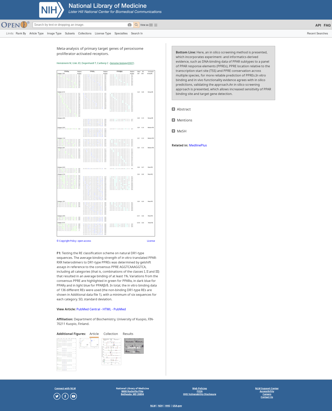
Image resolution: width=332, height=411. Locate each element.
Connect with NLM (65, 388)
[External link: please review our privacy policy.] (57, 396)
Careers (267, 394)
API (318, 25)
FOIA (200, 391)
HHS (167, 405)
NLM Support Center (267, 388)
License (151, 240)
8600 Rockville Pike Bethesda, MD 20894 (132, 393)
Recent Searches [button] (317, 33)
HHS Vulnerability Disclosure (199, 394)
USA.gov (177, 405)
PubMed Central (88, 309)
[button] (21, 33)
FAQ (327, 25)
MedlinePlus (198, 145)
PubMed (120, 309)
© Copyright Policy (66, 240)
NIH (160, 405)
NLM (153, 405)
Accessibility (267, 391)
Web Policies (199, 388)
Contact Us (267, 397)
